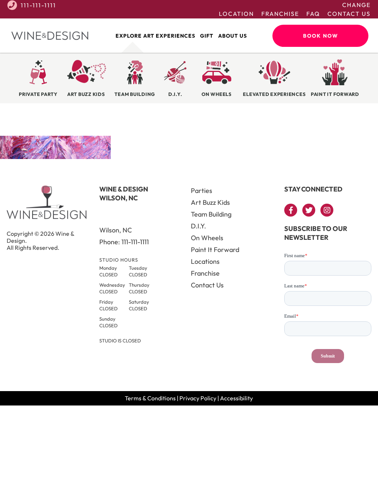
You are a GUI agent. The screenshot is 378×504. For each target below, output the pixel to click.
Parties (201, 190)
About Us (232, 35)
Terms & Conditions (150, 398)
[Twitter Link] (308, 210)
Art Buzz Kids (210, 202)
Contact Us (349, 13)
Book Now (320, 35)
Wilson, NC (115, 230)
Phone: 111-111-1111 (124, 242)
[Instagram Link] (326, 210)
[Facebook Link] (290, 210)
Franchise (280, 13)
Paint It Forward (215, 249)
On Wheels (207, 238)
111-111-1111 (38, 5)
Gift (206, 35)
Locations (205, 261)
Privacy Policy (197, 398)
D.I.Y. (198, 226)
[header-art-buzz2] (55, 156)
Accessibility (236, 398)
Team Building (211, 214)
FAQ (313, 13)
